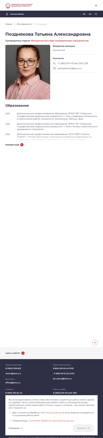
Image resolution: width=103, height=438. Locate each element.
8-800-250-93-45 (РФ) (63, 368)
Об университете (24, 24)
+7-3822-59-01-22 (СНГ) (63, 373)
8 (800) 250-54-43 (13, 393)
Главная (8, 24)
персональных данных (51, 412)
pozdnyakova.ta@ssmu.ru (70, 68)
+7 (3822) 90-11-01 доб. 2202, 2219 (73, 63)
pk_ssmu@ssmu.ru (62, 378)
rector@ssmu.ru (13, 373)
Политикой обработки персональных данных (51, 421)
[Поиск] (96, 14)
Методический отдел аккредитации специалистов (60, 40)
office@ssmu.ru (13, 382)
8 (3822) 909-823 (13, 368)
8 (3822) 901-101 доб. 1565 (65, 393)
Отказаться (14, 428)
